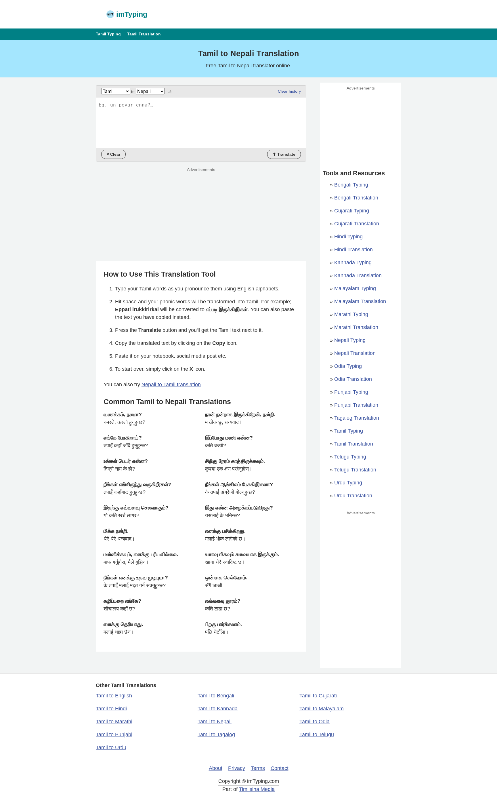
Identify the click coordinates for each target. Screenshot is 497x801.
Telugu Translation (355, 470)
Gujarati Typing (351, 211)
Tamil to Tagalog (216, 734)
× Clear (113, 154)
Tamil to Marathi (114, 721)
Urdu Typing (348, 483)
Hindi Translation (353, 249)
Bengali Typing (351, 185)
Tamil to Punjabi (114, 734)
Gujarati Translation (356, 224)
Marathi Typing (351, 314)
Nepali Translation (355, 353)
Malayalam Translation (360, 301)
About (215, 768)
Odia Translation (353, 379)
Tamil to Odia (314, 721)
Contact (279, 768)
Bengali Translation (356, 198)
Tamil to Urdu (111, 747)
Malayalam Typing (355, 288)
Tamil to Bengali (216, 696)
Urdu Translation (353, 496)
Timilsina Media (257, 789)
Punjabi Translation (356, 405)
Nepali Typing (350, 340)
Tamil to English (114, 696)
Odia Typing (348, 366)
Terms (258, 768)
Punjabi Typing (351, 392)
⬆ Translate (284, 154)
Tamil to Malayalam (321, 708)
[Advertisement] (299, 14)
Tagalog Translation (356, 418)
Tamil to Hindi (111, 708)
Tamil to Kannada (218, 708)
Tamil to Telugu (316, 734)
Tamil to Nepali (215, 721)
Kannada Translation (358, 275)
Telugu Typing (350, 457)
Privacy (236, 768)
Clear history (289, 91)
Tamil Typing (108, 34)
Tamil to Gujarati (318, 696)
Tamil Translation (353, 444)
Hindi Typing (348, 236)
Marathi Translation (356, 327)
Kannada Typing (353, 262)
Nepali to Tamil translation (171, 384)
